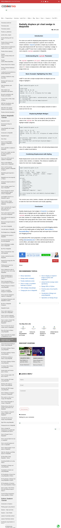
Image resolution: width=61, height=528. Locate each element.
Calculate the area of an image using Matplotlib (6, 418)
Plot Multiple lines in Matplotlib (8, 232)
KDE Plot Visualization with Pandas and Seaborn (7, 104)
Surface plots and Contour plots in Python (7, 371)
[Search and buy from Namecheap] (38, 351)
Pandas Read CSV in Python (8, 64)
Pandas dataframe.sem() (27, 281)
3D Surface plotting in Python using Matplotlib (8, 353)
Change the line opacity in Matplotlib (7, 236)
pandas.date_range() (6, 34)
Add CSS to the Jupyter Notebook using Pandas (6, 108)
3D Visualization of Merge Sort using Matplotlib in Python (8, 479)
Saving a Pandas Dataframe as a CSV (7, 68)
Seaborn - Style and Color (7, 509)
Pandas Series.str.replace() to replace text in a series (8, 47)
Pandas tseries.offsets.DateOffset (7, 61)
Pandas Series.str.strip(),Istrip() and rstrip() (7, 56)
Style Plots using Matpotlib (7, 422)
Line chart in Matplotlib (6, 226)
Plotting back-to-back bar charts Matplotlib (7, 266)
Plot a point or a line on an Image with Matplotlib (7, 398)
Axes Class (3, 138)
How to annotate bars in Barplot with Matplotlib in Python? (7, 277)
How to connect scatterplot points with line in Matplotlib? (8, 316)
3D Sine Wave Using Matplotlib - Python (6, 457)
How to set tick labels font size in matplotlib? (8, 439)
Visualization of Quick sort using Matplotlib (7, 470)
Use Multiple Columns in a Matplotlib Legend (7, 197)
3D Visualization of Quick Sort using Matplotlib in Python (8, 475)
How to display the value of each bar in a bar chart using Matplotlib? (8, 271)
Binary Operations (26, 276)
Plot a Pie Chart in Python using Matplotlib (7, 331)
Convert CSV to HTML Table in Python (8, 99)
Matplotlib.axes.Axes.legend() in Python (8, 178)
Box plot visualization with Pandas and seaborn (7, 95)
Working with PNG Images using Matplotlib (7, 389)
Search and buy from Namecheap (43, 358)
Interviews (16, 18)
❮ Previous (24, 260)
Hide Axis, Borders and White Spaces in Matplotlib (8, 453)
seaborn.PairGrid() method (7, 518)
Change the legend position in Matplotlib (8, 182)
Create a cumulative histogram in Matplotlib (6, 291)
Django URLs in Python (47, 286)
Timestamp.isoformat (6, 22)
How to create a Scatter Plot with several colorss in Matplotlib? (7, 321)
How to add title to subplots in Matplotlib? (8, 148)
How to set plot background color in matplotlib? (7, 444)
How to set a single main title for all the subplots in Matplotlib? (8, 154)
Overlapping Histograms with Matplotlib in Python (8, 300)
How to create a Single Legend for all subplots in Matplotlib (7, 203)
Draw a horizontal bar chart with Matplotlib (7, 252)
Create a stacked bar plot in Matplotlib (7, 257)
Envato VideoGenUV (25, 364)
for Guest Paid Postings (10, 1)
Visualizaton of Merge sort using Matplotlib (7, 466)
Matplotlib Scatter (5, 308)
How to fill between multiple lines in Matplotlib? (7, 245)
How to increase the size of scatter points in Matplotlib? (7, 326)
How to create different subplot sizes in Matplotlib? (7, 163)
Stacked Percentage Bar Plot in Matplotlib (8, 261)
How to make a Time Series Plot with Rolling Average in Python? (7, 489)
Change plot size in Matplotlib (8, 425)
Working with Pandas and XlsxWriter (7, 81)
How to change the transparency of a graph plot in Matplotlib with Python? (8, 430)
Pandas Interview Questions (7, 112)
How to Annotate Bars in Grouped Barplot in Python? (7, 282)
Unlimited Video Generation (28, 358)
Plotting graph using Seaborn (8, 506)
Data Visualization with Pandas (6, 86)
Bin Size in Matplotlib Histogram (6, 304)
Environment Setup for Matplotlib (6, 124)
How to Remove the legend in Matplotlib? (8, 218)
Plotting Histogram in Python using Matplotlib (8, 286)
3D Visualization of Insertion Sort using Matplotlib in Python (8, 484)
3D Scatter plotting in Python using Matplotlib (8, 349)
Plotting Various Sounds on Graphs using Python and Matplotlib (7, 408)
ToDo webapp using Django (28, 288)
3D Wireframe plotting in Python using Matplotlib (7, 358)
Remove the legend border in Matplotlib (8, 222)
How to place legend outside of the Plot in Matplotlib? (8, 213)
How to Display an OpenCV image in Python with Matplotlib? (7, 413)
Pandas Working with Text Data (7, 38)
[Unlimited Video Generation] (25, 351)
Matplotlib (32, 44)
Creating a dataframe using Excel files (7, 77)
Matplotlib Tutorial (5, 121)
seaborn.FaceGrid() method (7, 515)
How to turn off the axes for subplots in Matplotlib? (7, 159)
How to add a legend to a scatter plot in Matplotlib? (7, 312)
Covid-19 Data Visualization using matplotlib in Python (7, 494)
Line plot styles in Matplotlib (7, 229)
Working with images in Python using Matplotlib (6, 384)
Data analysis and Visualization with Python (7, 90)
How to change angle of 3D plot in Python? (7, 375)
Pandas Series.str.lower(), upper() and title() (7, 43)
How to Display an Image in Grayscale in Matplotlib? (7, 393)
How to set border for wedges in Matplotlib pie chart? (8, 335)
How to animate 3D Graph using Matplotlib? (7, 380)
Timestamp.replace (5, 28)
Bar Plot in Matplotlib (6, 248)
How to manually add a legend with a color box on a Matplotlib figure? (8, 209)
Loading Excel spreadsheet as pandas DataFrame (8, 73)
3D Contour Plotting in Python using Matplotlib (8, 362)
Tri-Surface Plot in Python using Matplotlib (7, 366)
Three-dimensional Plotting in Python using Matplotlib (8, 344)
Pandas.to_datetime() (6, 31)
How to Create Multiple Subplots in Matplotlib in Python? (6, 143)
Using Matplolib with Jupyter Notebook (7, 129)
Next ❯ (55, 260)
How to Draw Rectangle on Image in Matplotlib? (7, 402)
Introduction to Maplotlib (6, 132)
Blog (34, 18)
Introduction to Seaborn (6, 503)
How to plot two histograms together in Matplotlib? (7, 295)
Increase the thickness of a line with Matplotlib (7, 240)
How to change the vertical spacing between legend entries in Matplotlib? (7, 192)
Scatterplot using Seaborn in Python (8, 522)
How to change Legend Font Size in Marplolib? (8, 187)
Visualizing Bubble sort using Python (8, 462)
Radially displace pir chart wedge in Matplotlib (7, 340)
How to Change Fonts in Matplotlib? (7, 435)
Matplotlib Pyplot (5, 135)
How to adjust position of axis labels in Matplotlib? (8, 448)
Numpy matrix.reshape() (27, 278)
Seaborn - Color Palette (6, 512)
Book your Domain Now (39, 364)
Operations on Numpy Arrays (49, 297)
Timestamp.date (5, 25)
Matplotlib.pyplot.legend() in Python (7, 173)
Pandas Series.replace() (7, 51)
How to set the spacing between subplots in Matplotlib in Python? (8, 168)
